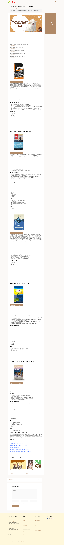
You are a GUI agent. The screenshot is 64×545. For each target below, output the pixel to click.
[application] (32, 1)
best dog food (18, 437)
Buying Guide (45, 1)
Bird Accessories (37, 520)
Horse (41, 1)
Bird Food (36, 518)
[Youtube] (51, 518)
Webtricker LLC (22, 541)
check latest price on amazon (16, 153)
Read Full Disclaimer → (12, 536)
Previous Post (11, 479)
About (24, 520)
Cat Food (36, 522)
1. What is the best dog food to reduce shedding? (16, 443)
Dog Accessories (37, 527)
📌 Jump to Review (12, 45)
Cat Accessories (37, 523)
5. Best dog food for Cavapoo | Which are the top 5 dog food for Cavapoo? (20, 451)
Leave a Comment (12, 8)
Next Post (39, 479)
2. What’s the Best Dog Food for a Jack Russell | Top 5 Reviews (18, 445)
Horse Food (37, 528)
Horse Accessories (38, 530)
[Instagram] (49, 518)
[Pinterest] (53, 518)
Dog (37, 1)
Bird (31, 1)
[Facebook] (47, 518)
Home (29, 1)
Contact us (52, 1)
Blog (49, 1)
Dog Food (16, 8)
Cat (34, 1)
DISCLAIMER (24, 527)
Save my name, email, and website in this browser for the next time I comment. (24, 503)
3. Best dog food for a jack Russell (14, 447)
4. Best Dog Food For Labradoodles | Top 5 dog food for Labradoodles (19, 449)
